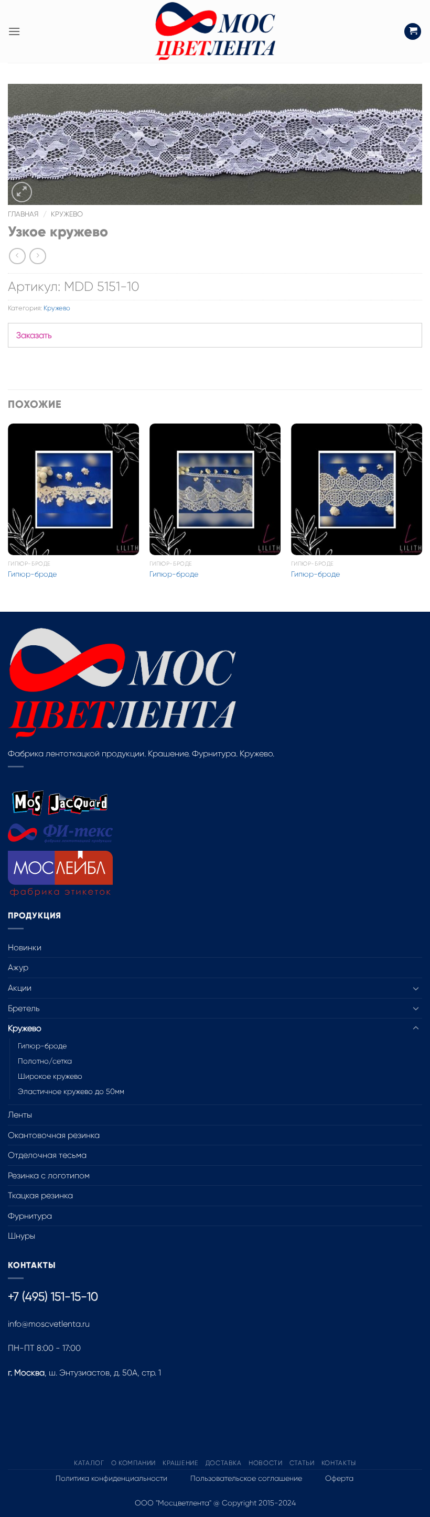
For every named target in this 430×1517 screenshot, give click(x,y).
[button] (14, 31)
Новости (265, 1463)
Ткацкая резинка (40, 1195)
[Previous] (8, 516)
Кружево (67, 214)
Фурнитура (30, 1216)
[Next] (421, 516)
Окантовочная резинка (54, 1135)
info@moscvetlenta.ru (49, 1324)
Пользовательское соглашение (246, 1478)
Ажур (18, 967)
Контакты (338, 1463)
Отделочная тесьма (47, 1155)
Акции (19, 988)
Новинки (24, 947)
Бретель (24, 1008)
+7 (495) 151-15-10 (53, 1296)
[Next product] (17, 256)
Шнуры (21, 1236)
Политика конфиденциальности (111, 1478)
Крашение (180, 1463)
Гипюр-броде (32, 574)
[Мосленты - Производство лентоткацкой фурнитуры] (215, 31)
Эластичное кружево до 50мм (71, 1091)
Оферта (339, 1478)
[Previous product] (37, 256)
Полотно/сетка (45, 1061)
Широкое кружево (50, 1076)
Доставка (224, 1463)
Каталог (89, 1463)
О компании (133, 1463)
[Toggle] (416, 988)
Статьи (302, 1463)
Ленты (20, 1115)
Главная (23, 214)
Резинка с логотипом (49, 1175)
